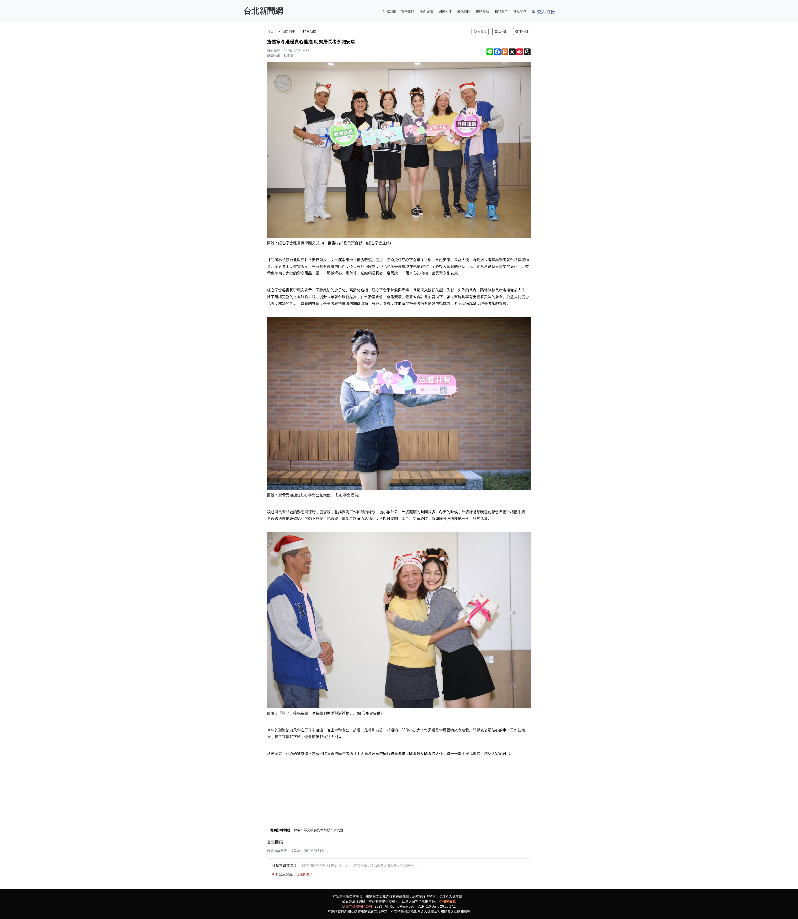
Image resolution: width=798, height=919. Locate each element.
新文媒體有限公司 (359, 906)
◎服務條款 (447, 901)
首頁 (270, 31)
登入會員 (286, 874)
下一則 (523, 31)
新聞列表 (288, 31)
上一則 (502, 31)
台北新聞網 (263, 10)
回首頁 (481, 31)
